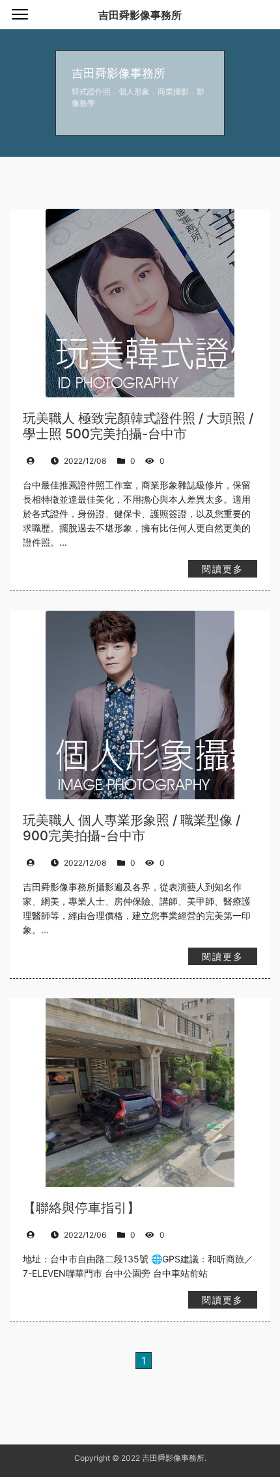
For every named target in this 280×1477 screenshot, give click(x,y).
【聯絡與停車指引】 (81, 1208)
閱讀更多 (223, 568)
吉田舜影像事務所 (140, 14)
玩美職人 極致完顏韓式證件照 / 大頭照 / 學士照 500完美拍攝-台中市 (138, 426)
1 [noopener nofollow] (143, 1360)
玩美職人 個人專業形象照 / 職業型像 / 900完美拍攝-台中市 (131, 828)
